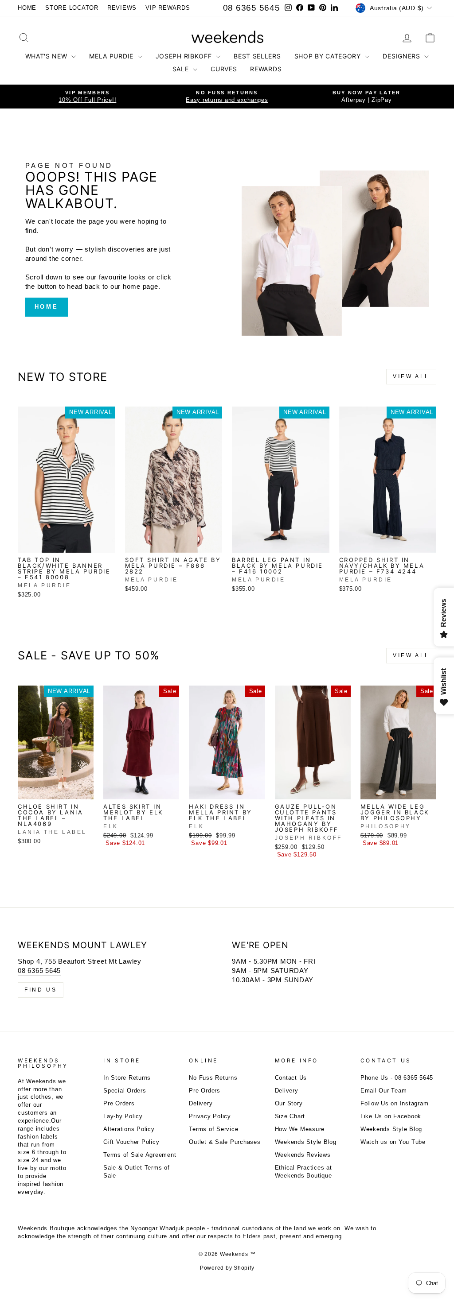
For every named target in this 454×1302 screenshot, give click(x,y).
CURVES (224, 69)
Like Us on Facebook (390, 1116)
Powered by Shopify (227, 1268)
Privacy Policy (210, 1116)
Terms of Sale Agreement (139, 1154)
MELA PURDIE (112, 56)
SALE (181, 69)
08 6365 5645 (251, 7)
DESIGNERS (402, 56)
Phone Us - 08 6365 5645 (396, 1077)
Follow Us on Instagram (394, 1103)
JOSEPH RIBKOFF (185, 56)
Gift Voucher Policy (131, 1142)
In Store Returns (127, 1077)
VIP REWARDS (167, 7)
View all (411, 376)
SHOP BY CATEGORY (328, 56)
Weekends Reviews (303, 1154)
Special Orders (124, 1090)
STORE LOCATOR (71, 7)
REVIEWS (122, 7)
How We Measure (300, 1129)
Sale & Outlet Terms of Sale (136, 1171)
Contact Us (291, 1077)
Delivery (200, 1103)
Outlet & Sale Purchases (224, 1142)
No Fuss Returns (213, 1077)
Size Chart (290, 1116)
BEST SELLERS (257, 56)
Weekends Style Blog (306, 1142)
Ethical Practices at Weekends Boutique (303, 1171)
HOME (27, 7)
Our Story (289, 1103)
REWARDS (266, 69)
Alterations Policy (129, 1129)
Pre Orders (119, 1103)
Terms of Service (213, 1129)
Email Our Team (383, 1090)
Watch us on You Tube (393, 1142)
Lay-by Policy (123, 1116)
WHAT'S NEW (47, 56)
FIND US (40, 990)
